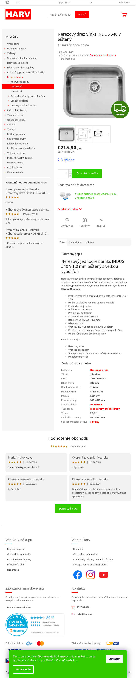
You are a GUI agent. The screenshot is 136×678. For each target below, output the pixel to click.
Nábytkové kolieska (17, 63)
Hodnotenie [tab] (75, 242)
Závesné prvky (15, 115)
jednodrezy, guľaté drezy (105, 409)
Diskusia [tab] (89, 242)
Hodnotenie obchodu (68, 438)
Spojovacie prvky (16, 139)
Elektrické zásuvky (17, 110)
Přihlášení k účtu (15, 565)
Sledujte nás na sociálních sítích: (90, 565)
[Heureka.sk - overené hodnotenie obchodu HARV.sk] (35, 624)
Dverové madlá (15, 162)
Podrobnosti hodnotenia (103, 55)
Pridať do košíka (89, 173)
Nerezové (17, 86)
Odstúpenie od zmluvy (19, 559)
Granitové (17, 91)
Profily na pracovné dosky (21, 148)
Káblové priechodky (18, 144)
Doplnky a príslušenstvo (23, 105)
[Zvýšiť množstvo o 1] (70, 171)
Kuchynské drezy (20, 82)
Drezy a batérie (15, 77)
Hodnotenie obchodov (19, 607)
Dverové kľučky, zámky (19, 158)
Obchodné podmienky (19, 554)
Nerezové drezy (99, 370)
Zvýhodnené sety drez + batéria (28, 96)
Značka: (68, 59)
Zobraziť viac (68, 509)
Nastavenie (23, 669)
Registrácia (13, 570)
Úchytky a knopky (16, 49)
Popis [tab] (63, 242)
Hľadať (82, 14)
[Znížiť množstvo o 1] (70, 176)
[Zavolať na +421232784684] (10, 2)
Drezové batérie (19, 101)
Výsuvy (11, 129)
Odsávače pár (14, 167)
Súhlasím (114, 659)
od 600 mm (96, 404)
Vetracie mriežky (16, 153)
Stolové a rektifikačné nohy (21, 58)
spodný (94, 422)
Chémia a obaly (15, 172)
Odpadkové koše (16, 120)
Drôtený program (16, 134)
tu (75, 660)
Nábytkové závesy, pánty (20, 67)
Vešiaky (11, 53)
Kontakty (64, 2)
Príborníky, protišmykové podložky (26, 72)
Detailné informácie (68, 209)
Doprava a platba (16, 549)
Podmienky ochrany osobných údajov (93, 559)
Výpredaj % (13, 44)
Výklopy (11, 124)
